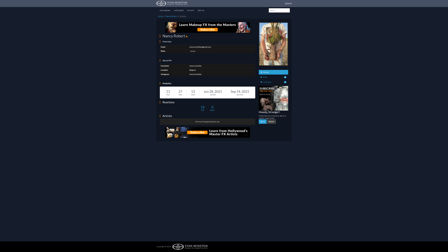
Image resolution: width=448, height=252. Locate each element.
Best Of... (201, 10)
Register (271, 121)
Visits (180, 95)
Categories (179, 10)
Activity (190, 10)
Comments (274, 82)
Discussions (165, 10)
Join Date (213, 95)
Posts (168, 95)
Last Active (239, 95)
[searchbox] (279, 10)
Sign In (288, 3)
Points (193, 95)
